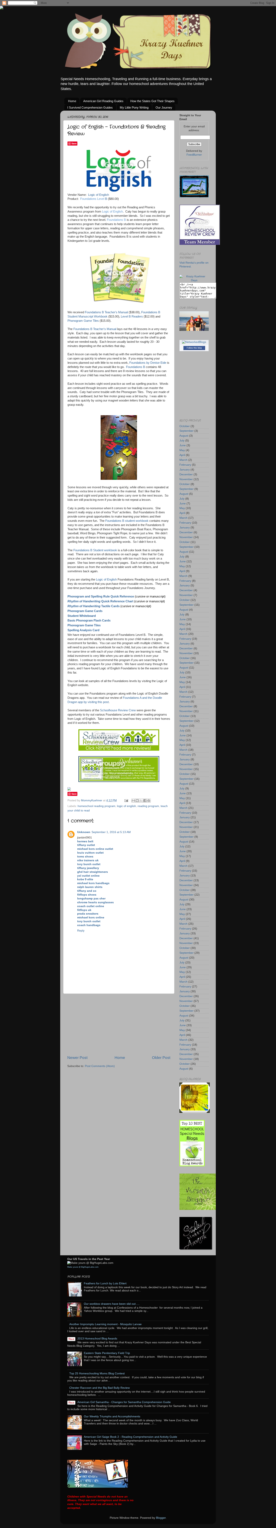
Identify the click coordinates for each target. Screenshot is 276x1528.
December (186, 474)
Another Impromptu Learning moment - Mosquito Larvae (105, 1324)
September (186, 430)
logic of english (126, 806)
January (184, 469)
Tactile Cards (93, 606)
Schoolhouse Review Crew (118, 710)
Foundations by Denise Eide (147, 362)
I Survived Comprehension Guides (90, 107)
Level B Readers (132, 316)
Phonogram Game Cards (84, 611)
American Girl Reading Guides (103, 101)
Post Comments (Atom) (100, 1066)
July (181, 440)
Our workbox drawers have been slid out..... (112, 1303)
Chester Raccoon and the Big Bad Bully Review (99, 1387)
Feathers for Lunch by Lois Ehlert (105, 1283)
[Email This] (133, 801)
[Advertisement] (118, 1024)
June (182, 445)
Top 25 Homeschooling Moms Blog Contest (97, 1373)
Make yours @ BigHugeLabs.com (82, 1267)
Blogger (161, 1517)
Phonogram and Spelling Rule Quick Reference (100, 596)
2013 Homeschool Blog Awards (97, 1338)
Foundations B (116, 219)
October (184, 426)
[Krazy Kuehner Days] (194, 280)
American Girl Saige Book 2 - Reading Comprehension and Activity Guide (130, 1436)
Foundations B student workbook (127, 520)
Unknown (83, 832)
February (185, 464)
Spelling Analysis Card (83, 630)
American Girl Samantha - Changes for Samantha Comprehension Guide (124, 1402)
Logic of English (98, 194)
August (183, 435)
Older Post (161, 1057)
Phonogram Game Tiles (83, 320)
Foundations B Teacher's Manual (106, 312)
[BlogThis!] (137, 801)
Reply (80, 930)
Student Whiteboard (81, 615)
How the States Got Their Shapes (152, 101)
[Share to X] (141, 801)
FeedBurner (194, 154)
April (182, 455)
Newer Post (77, 1057)
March (183, 459)
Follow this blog (194, 348)
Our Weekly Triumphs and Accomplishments (112, 1416)
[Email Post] (126, 800)
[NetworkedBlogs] (194, 342)
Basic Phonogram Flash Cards (89, 620)
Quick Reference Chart (100, 601)
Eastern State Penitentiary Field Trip (107, 1353)
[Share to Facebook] (145, 801)
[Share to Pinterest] (149, 801)
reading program (148, 806)
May (182, 450)
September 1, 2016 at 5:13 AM (111, 832)
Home (72, 101)
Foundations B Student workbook (95, 550)
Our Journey (164, 107)
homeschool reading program (96, 806)
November (186, 479)
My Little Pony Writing (134, 107)
